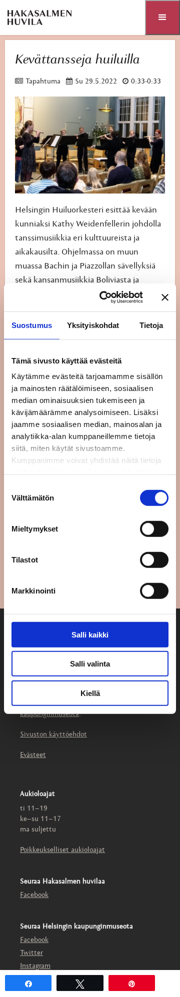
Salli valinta (90, 664)
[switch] (154, 528)
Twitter (31, 953)
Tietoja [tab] (152, 324)
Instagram (35, 966)
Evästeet (33, 755)
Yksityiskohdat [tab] (93, 324)
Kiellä (90, 692)
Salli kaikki (90, 634)
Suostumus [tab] (32, 324)
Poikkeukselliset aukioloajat (62, 850)
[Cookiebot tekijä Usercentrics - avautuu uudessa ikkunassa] (105, 297)
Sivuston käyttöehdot (53, 734)
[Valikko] (162, 17)
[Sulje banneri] (165, 297)
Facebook (34, 895)
